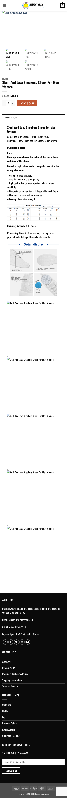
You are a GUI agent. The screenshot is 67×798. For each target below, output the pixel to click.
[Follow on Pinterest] (27, 642)
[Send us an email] (22, 642)
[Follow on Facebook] (5, 642)
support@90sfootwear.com (21, 620)
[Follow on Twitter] (16, 642)
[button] (4, 5)
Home (5, 78)
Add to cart (27, 103)
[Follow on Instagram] (10, 642)
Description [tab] (11, 117)
